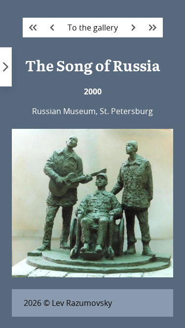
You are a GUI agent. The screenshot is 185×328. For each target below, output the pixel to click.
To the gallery (93, 27)
